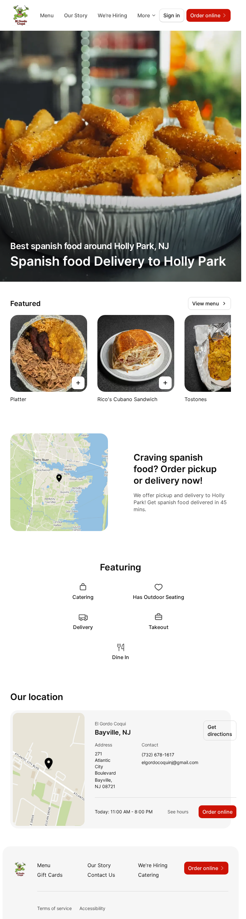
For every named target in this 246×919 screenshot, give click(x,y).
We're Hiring (112, 15)
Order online (217, 812)
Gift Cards (49, 875)
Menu (47, 15)
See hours (178, 811)
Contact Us (101, 875)
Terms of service (54, 908)
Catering (148, 875)
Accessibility (92, 908)
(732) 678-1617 (158, 755)
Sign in (171, 15)
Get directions (220, 730)
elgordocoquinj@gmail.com (170, 763)
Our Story (75, 15)
